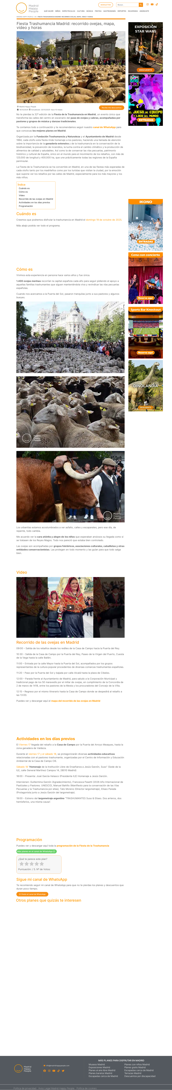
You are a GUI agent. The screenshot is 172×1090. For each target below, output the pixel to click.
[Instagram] (147, 4)
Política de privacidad (24, 1088)
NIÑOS (57, 11)
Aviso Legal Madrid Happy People (56, 1088)
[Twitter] (63, 1070)
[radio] (21, 864)
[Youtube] (152, 4)
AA (35, 17)
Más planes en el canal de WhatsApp (35, 851)
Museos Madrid (97, 1064)
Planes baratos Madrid (100, 1073)
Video (22, 195)
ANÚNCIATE (144, 11)
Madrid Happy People (25, 17)
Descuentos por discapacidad (140, 1076)
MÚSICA (89, 11)
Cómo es (23, 192)
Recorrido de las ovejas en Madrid (36, 199)
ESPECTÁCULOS (68, 11)
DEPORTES (122, 11)
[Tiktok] (156, 4)
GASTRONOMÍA (109, 11)
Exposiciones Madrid (99, 1067)
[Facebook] (44, 1070)
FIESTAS (98, 11)
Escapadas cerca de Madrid (103, 1076)
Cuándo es (24, 188)
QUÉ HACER (48, 11)
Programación (26, 206)
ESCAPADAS (133, 11)
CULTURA (81, 11)
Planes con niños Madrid (137, 1064)
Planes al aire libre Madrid (102, 1070)
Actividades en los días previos (34, 202)
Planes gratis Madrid (135, 1067)
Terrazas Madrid (132, 1073)
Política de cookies (87, 1088)
